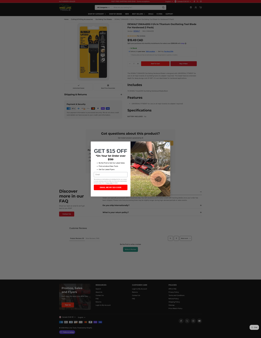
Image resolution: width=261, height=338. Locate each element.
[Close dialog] (167, 144)
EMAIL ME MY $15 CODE (110, 187)
